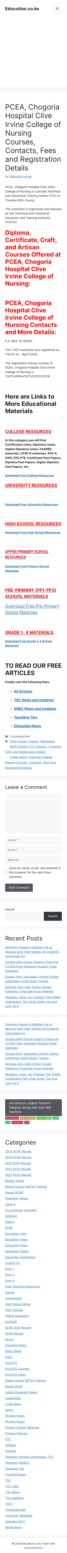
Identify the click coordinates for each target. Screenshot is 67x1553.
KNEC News (13, 1351)
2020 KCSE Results (18, 1157)
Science (10, 1451)
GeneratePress (33, 1547)
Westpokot (47, 741)
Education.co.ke (22, 8)
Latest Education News (21, 1392)
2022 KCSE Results (18, 1175)
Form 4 (10, 1280)
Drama (9, 1222)
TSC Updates (14, 1498)
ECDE (9, 1228)
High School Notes (18, 1304)
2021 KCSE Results (18, 1169)
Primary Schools (16, 1433)
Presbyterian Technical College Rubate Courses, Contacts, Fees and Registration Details (30, 762)
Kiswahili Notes (15, 1345)
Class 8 (10, 1204)
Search (10, 909)
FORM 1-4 (12, 1118)
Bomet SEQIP (14, 1192)
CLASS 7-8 (27, 1118)
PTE (27, 1122)
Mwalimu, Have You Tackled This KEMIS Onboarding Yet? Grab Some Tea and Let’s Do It (32, 1002)
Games (10, 1292)
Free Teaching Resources (22, 1286)
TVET (9, 1504)
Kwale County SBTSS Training (25, 1380)
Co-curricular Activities (20, 1210)
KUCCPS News (15, 1374)
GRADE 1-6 (44, 1118)
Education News (16, 1239)
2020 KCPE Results (18, 1151)
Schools (10, 1445)
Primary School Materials (22, 1427)
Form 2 (10, 1275)
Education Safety (17, 1251)
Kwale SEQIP (14, 1386)
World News (13, 1527)
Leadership (13, 1398)
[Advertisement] (33, 52)
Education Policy (16, 1245)
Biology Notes (14, 1181)
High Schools (14, 1310)
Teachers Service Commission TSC (29, 1457)
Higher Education (17, 1316)
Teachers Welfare (17, 1463)
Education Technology (20, 1257)
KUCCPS (11, 1363)
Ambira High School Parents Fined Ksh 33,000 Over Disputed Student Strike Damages (32, 966)
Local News (13, 1404)
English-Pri (12, 1263)
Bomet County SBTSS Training (26, 1186)
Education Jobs (15, 1233)
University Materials (18, 1515)
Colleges (11, 1216)
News (9, 1410)
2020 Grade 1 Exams (24, 741)
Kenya (9, 1339)
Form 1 (9, 1269)
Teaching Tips (14, 1468)
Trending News (15, 1474)
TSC (8, 1480)
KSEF (8, 1357)
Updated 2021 (15, 1521)
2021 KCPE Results (18, 1163)
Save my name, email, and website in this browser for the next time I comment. (35, 872)
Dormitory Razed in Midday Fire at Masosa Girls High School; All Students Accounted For (32, 952)
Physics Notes (15, 1416)
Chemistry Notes (16, 1198)
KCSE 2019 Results (18, 1327)
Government (13, 1298)
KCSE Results (14, 1333)
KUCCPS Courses (17, 1369)
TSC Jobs (12, 1486)
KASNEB (17, 1122)
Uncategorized (15, 1510)
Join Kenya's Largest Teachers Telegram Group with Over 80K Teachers (30, 1107)
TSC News (12, 1492)
